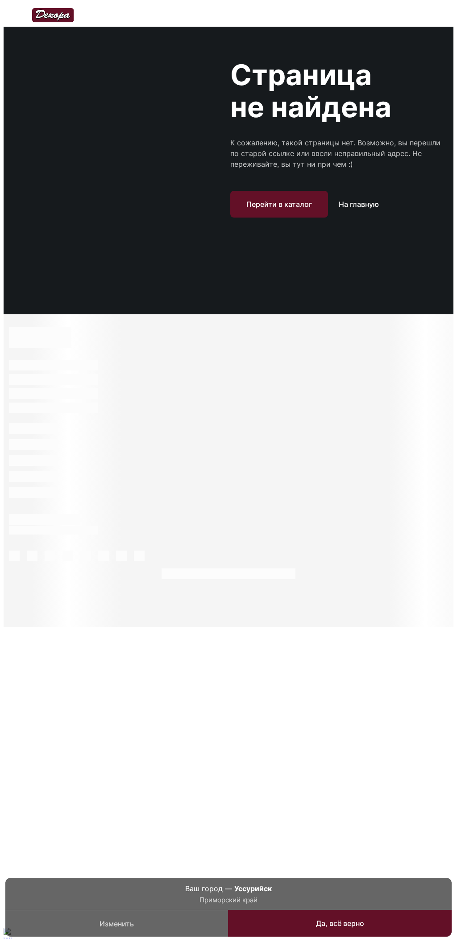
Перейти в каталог (279, 204)
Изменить (117, 923)
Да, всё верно (340, 923)
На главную (359, 204)
